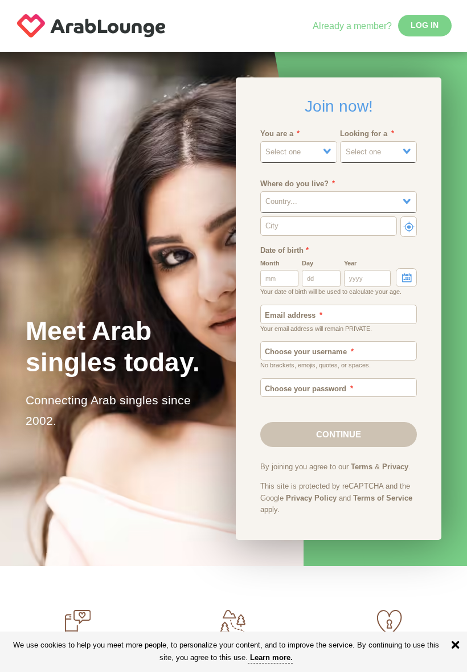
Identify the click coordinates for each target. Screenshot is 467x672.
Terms (361, 467)
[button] (298, 152)
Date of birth (284, 251)
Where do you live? (294, 184)
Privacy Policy (311, 498)
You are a (276, 134)
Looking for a (363, 134)
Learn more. (271, 657)
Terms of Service (382, 498)
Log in (425, 25)
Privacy (395, 467)
